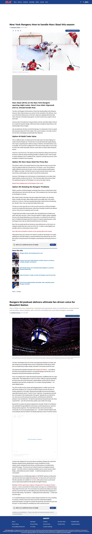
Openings (32, 521)
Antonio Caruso (15, 312)
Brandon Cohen (15, 27)
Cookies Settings (47, 526)
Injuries (42, 2)
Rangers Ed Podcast (41, 369)
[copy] (21, 31)
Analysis (19, 291)
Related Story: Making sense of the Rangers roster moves (27, 183)
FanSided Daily (75, 521)
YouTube (33, 480)
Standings (31, 2)
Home (13, 291)
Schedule (25, 2)
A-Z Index (32, 526)
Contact (45, 521)
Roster (37, 2)
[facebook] (80, 1)
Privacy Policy (34, 524)
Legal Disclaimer (75, 524)
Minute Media (10, 530)
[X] (83, 1)
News (15, 2)
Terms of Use (46, 524)
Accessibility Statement (18, 526)
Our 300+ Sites (62, 521)
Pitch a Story (15, 524)
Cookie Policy (61, 524)
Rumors (20, 2)
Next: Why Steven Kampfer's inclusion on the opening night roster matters (32, 231)
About (13, 521)
